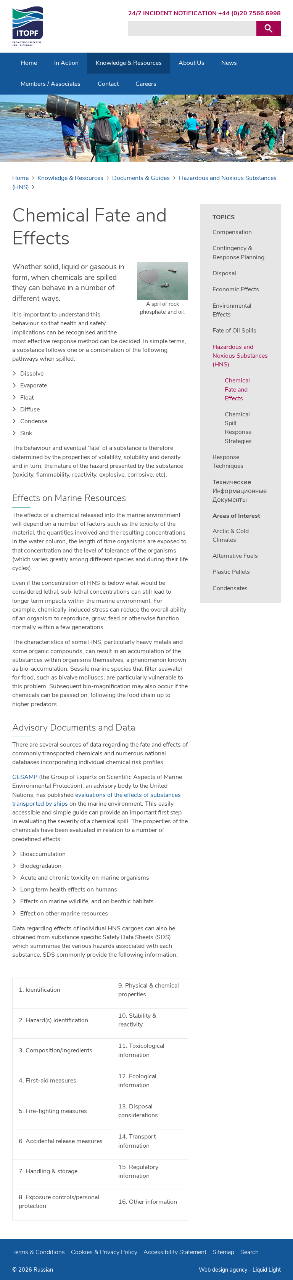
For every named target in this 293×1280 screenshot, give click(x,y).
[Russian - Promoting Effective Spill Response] (27, 26)
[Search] (268, 28)
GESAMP (24, 777)
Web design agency (224, 1270)
